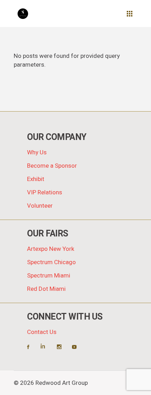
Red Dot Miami (46, 288)
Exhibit (35, 179)
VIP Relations (44, 192)
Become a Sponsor (52, 165)
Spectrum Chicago (51, 262)
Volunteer (40, 205)
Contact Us (42, 332)
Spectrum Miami (48, 275)
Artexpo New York (50, 249)
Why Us (37, 152)
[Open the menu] (129, 14)
